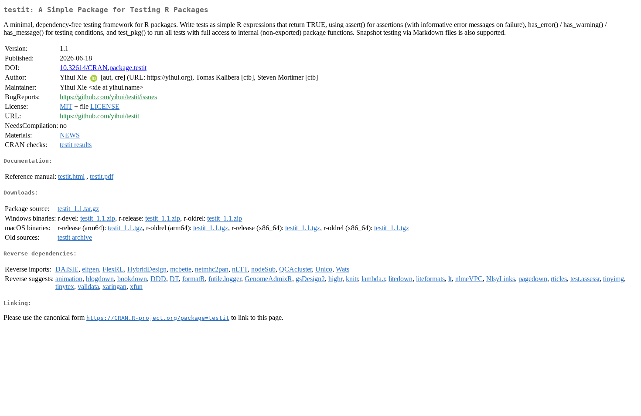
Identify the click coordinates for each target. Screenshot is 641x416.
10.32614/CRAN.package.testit (103, 67)
